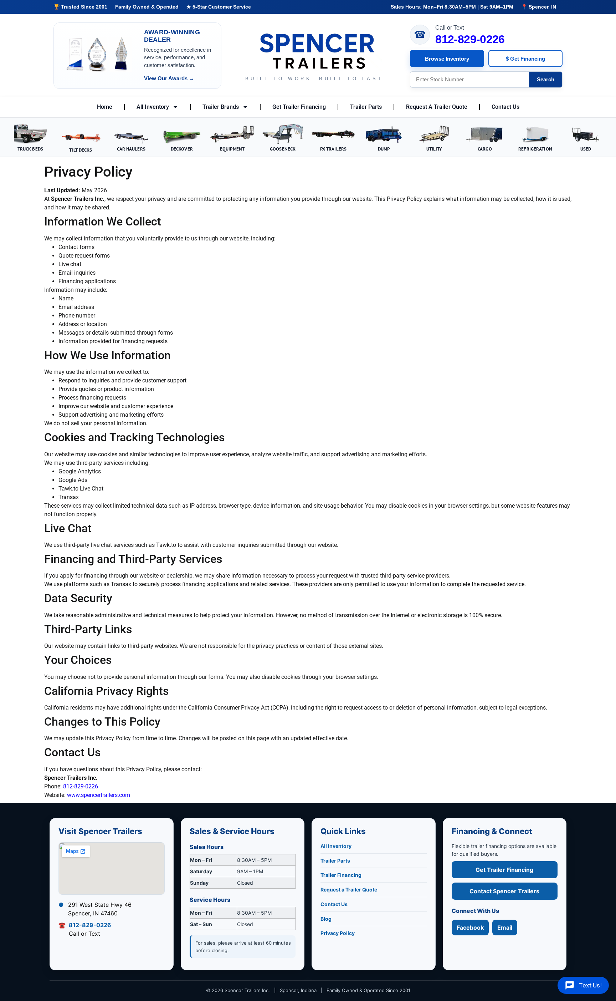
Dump (384, 149)
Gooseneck (283, 149)
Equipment (232, 149)
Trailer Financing (340, 875)
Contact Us (505, 106)
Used (585, 149)
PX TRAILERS (333, 149)
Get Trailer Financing (299, 106)
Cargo (485, 149)
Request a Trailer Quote (348, 889)
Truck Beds (30, 149)
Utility (434, 149)
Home (104, 106)
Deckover (182, 149)
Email (504, 927)
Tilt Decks (80, 150)
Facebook (470, 927)
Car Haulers (131, 149)
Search (545, 79)
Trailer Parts (366, 106)
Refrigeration (535, 149)
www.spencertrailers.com (98, 795)
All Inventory (153, 106)
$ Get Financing (525, 59)
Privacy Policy (337, 933)
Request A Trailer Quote (436, 106)
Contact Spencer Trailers (504, 891)
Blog (326, 919)
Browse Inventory (447, 59)
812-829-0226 (469, 39)
